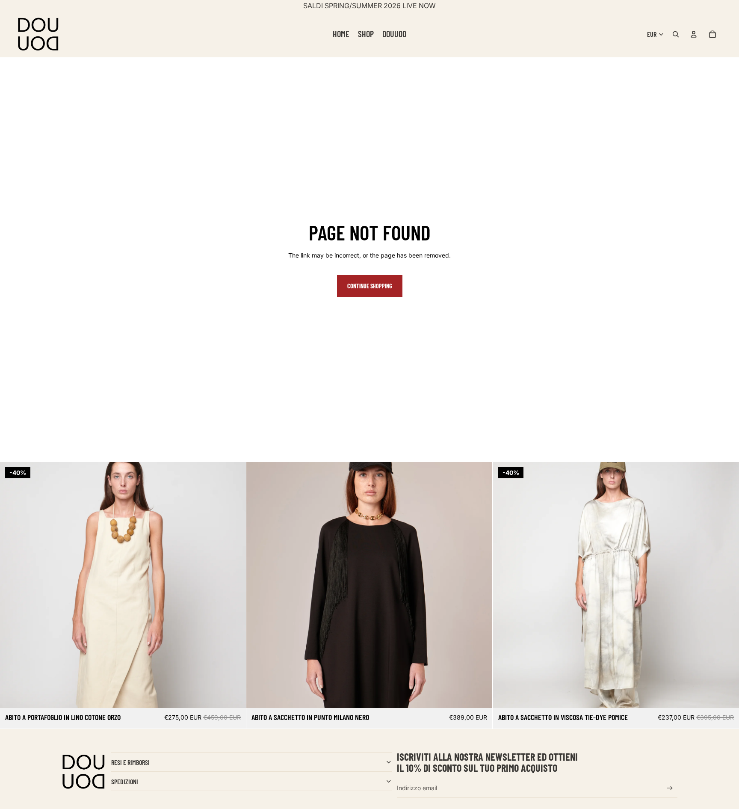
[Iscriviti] (669, 788)
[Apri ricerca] (675, 34)
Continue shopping (369, 286)
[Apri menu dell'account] (693, 34)
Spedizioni (124, 781)
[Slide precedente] (13, 584)
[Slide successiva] (233, 584)
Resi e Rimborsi (130, 762)
